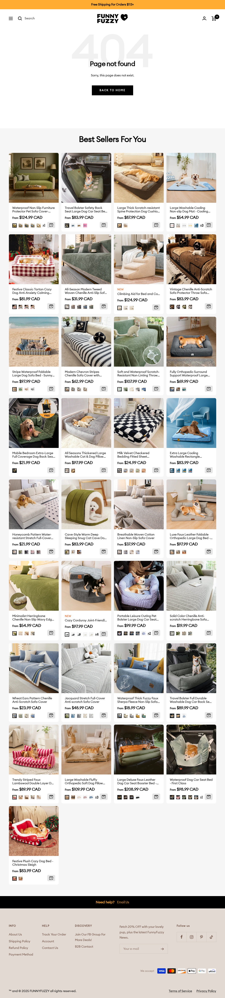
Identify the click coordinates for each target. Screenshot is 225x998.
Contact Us (50, 948)
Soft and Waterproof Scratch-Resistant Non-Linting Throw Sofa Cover (138, 373)
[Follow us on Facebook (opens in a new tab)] (182, 937)
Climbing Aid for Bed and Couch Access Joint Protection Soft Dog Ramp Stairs (138, 294)
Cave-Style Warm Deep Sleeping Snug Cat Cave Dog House (85, 536)
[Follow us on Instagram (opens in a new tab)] (191, 937)
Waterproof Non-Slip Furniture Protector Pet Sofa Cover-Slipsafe (33, 209)
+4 (97, 634)
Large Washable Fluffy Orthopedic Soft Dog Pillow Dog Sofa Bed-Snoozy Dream (85, 781)
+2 (149, 633)
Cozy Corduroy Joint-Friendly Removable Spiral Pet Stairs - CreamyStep (86, 620)
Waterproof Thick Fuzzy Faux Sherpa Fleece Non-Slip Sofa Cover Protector (137, 700)
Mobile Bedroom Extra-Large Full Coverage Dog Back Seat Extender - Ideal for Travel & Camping (33, 455)
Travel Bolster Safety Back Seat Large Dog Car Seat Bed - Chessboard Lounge (86, 209)
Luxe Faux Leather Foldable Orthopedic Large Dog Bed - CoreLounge (190, 536)
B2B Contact (84, 946)
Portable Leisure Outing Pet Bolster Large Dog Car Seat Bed (136, 618)
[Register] (162, 949)
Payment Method (21, 954)
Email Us (123, 902)
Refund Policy (18, 948)
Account (48, 941)
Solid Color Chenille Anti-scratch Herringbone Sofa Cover (188, 618)
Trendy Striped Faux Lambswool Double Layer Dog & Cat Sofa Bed (33, 781)
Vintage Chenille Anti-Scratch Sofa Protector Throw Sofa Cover (191, 291)
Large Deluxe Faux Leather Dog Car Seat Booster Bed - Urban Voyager (136, 781)
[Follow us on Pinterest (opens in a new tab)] (201, 937)
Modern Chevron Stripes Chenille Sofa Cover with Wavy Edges (82, 373)
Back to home (112, 90)
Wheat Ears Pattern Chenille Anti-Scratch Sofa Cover (32, 700)
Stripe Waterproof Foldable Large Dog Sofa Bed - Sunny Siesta (32, 373)
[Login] (204, 18)
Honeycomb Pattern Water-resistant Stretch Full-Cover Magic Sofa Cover (31, 536)
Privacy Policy (206, 991)
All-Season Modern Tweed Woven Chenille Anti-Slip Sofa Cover (86, 291)
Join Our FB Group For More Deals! (90, 937)
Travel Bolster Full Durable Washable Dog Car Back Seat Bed (191, 700)
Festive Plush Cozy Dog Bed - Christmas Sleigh (32, 863)
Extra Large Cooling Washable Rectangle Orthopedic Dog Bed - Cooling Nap (191, 455)
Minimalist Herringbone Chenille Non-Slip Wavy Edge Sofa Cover (33, 618)
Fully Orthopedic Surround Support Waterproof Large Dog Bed (189, 373)
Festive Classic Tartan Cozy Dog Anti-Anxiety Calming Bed (32, 291)
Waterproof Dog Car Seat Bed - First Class (191, 781)
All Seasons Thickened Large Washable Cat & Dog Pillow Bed (85, 455)
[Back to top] (208, 969)
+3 (201, 225)
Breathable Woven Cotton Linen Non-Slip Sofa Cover (135, 536)
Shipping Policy (19, 941)
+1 (44, 225)
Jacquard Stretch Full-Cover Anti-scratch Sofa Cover (85, 700)
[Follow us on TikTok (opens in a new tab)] (211, 937)
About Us (15, 934)
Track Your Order (54, 934)
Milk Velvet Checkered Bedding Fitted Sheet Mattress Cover (133, 455)
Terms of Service (180, 991)
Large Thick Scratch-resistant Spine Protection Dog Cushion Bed (138, 209)
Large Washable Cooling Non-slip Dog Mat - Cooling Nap (189, 209)
